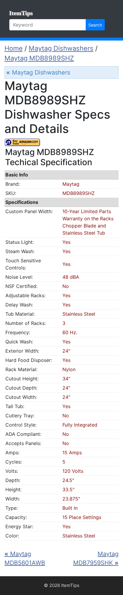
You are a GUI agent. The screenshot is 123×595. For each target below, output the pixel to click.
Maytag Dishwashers (61, 48)
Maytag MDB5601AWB (24, 558)
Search (95, 24)
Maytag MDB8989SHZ (39, 58)
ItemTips (21, 13)
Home (13, 48)
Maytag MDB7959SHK (96, 558)
